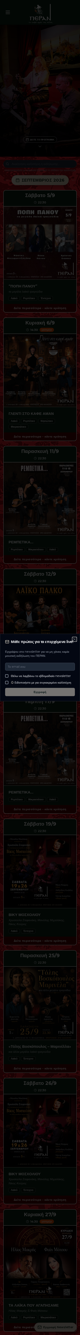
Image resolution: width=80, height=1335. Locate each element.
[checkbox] (6, 676)
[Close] (75, 639)
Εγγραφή (40, 692)
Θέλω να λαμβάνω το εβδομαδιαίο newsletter (41, 676)
